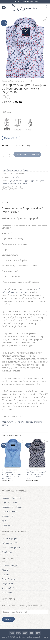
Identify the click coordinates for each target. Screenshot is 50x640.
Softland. (45, 637)
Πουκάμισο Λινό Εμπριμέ (18, 183)
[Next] (48, 462)
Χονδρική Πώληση (9, 588)
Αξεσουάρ (6, 520)
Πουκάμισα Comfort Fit (10, 81)
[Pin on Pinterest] (21, 188)
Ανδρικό (10, 181)
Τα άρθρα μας (7, 583)
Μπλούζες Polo (8, 516)
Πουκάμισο (6, 183)
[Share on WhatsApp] (4, 188)
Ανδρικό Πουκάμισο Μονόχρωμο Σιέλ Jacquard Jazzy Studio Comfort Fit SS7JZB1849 (11, 475)
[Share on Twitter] (12, 188)
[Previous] (1, 462)
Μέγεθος (5, 145)
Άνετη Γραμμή (23, 181)
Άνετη (16, 181)
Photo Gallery (7, 525)
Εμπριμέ (37, 181)
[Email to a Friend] (16, 188)
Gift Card (5, 574)
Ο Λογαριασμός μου (10, 565)
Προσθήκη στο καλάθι (27, 154)
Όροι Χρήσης (7, 552)
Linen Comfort (26, 81)
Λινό (42, 181)
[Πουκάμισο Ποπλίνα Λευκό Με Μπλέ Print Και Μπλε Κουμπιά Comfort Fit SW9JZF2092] (37, 453)
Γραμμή (31, 181)
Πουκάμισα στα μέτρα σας (12, 507)
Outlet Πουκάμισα (9, 511)
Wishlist (5, 570)
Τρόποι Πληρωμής (9, 538)
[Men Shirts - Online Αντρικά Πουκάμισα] (25, 7)
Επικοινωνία (7, 592)
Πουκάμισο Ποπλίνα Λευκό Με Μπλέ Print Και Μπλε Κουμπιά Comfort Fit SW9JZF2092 (36, 475)
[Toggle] (47, 498)
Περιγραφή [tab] (6, 202)
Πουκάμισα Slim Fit (9, 502)
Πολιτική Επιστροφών (11, 547)
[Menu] (4, 8)
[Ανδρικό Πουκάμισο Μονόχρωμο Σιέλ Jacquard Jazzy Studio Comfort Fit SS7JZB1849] (13, 453)
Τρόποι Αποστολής (10, 543)
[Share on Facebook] (8, 188)
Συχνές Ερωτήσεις (9, 579)
